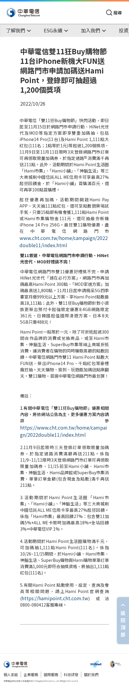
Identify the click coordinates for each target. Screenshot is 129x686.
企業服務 (31, 674)
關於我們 (91, 674)
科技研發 (71, 674)
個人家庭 (11, 674)
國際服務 (51, 674)
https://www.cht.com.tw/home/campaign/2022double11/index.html (63, 431)
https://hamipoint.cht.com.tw (55, 598)
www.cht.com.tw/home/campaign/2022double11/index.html (64, 241)
